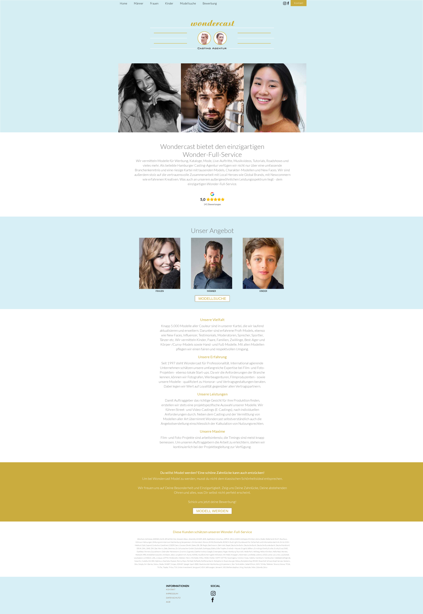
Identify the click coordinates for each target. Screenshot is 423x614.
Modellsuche (188, 3)
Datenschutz (173, 597)
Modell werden (212, 511)
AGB (168, 602)
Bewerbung (210, 3)
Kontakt (170, 589)
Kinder (169, 3)
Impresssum (172, 593)
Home (123, 3)
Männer (138, 3)
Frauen (154, 3)
